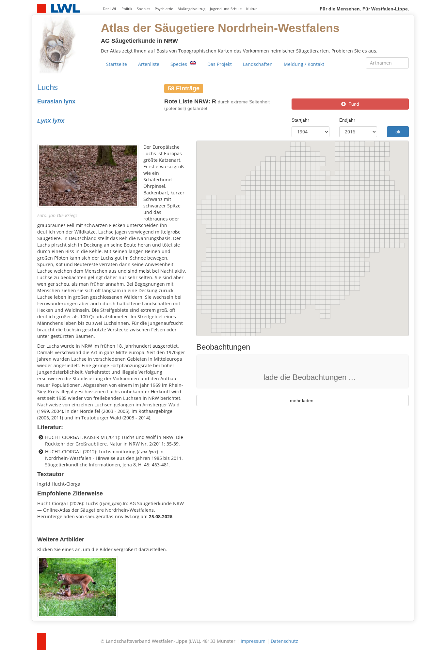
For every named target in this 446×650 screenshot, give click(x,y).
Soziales (143, 9)
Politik (126, 9)
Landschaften (258, 64)
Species (179, 64)
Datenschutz (284, 641)
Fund (352, 104)
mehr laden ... (302, 400)
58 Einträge (183, 88)
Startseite (116, 64)
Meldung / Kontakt (304, 64)
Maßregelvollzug (191, 9)
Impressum (253, 641)
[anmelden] (404, 19)
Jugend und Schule (226, 9)
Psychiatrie (164, 9)
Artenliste (148, 64)
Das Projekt (219, 64)
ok (397, 131)
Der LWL (110, 9)
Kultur (251, 9)
